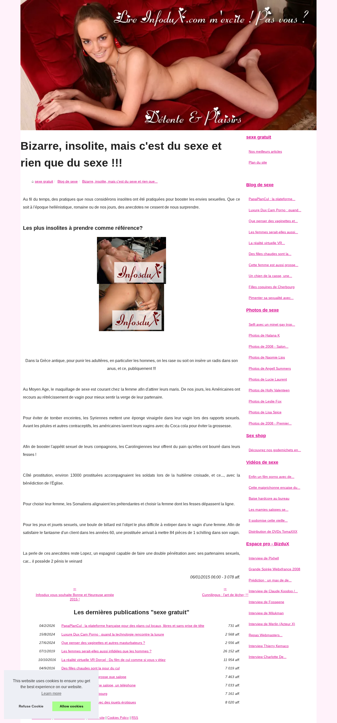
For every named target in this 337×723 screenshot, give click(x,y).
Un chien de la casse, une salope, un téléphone (98, 685)
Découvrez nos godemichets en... (275, 450)
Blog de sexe (67, 181)
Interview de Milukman (266, 613)
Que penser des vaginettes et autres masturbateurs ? (103, 642)
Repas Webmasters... (265, 635)
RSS (134, 718)
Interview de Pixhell (264, 558)
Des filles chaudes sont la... (270, 254)
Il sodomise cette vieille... (268, 520)
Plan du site (258, 162)
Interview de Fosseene (266, 602)
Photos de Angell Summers (270, 368)
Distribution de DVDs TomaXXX (273, 531)
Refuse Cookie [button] (31, 706)
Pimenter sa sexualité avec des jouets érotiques (98, 702)
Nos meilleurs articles (265, 151)
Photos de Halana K (264, 335)
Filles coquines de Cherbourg (84, 693)
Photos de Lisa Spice (265, 412)
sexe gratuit (44, 181)
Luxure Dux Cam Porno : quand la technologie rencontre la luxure (112, 634)
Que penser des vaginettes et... (273, 221)
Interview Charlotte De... (267, 657)
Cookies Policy (118, 718)
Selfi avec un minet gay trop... (272, 324)
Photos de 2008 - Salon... (268, 346)
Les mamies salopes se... (268, 509)
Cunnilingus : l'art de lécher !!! (225, 595)
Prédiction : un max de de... (270, 580)
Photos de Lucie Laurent (268, 379)
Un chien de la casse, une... (270, 276)
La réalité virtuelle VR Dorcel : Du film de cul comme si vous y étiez (113, 659)
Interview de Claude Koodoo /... (273, 591)
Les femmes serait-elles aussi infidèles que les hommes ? (106, 651)
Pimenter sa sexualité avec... (271, 298)
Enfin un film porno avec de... (271, 477)
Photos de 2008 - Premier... (270, 423)
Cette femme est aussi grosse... (273, 265)
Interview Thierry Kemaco (269, 646)
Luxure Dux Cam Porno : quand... (275, 210)
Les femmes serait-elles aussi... (273, 232)
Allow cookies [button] (71, 706)
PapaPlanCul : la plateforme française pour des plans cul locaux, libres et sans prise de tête (132, 625)
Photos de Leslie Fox (265, 401)
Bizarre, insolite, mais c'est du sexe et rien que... (120, 181)
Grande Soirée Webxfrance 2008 (274, 569)
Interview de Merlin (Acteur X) (272, 624)
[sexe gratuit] (168, 65)
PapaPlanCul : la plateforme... (272, 199)
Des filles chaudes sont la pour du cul (90, 668)
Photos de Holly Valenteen (269, 390)
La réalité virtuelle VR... (267, 243)
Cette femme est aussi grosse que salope (93, 677)
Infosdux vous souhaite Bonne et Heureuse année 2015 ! (75, 597)
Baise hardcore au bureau (269, 498)
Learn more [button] (51, 693)
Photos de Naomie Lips (267, 357)
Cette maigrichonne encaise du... (274, 487)
